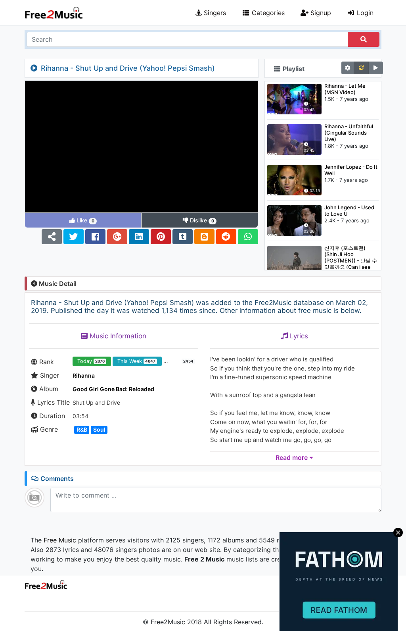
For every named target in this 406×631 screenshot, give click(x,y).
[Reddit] (226, 236)
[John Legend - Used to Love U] (294, 220)
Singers (214, 13)
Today (91, 361)
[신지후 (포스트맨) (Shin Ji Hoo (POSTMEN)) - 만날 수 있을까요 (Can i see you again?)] (294, 260)
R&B (82, 429)
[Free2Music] (54, 12)
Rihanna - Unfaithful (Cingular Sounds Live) (348, 132)
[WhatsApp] (248, 236)
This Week (136, 361)
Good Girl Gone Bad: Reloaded (113, 389)
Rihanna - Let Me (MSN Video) (345, 89)
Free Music (60, 540)
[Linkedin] (139, 236)
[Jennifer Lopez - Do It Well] (294, 179)
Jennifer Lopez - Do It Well (350, 170)
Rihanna (84, 375)
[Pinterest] (161, 236)
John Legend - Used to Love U (349, 210)
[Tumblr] (182, 236)
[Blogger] (204, 236)
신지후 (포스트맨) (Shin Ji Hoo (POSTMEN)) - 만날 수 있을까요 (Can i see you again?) (350, 257)
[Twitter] (73, 236)
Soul (99, 429)
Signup (319, 13)
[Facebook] (95, 236)
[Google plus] (117, 236)
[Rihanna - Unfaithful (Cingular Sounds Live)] (294, 139)
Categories (267, 13)
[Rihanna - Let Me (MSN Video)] (294, 98)
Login (364, 13)
